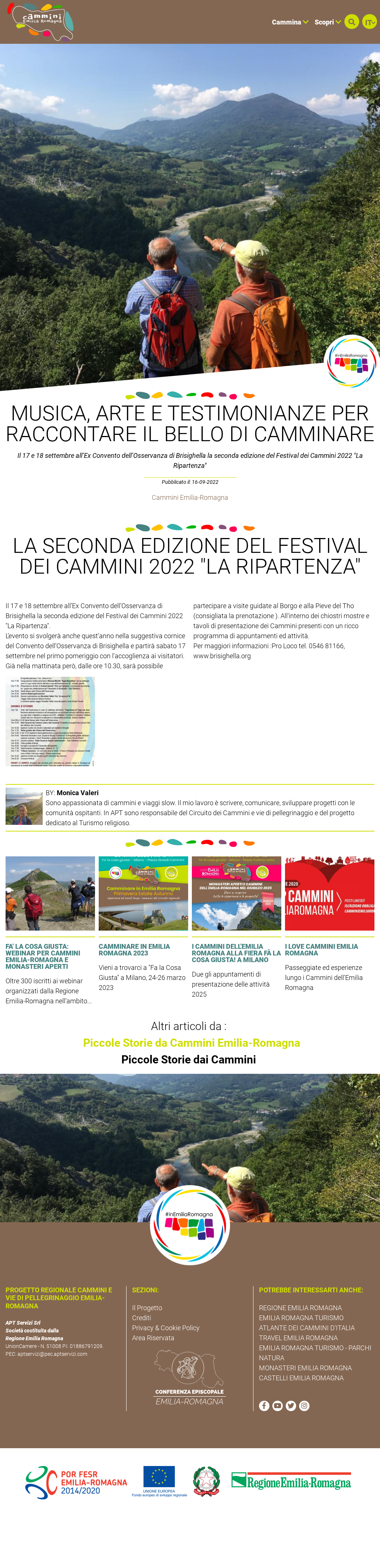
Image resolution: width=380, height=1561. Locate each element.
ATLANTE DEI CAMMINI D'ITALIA (307, 1328)
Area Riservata (153, 1338)
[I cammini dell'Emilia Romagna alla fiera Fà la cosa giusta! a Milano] (236, 893)
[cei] (189, 1377)
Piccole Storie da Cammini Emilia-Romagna (191, 1042)
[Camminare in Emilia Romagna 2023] (143, 893)
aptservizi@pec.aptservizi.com (52, 1354)
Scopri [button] (325, 22)
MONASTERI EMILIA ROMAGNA (305, 1368)
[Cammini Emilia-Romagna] (37, 22)
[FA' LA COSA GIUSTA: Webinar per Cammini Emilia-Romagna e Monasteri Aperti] (50, 893)
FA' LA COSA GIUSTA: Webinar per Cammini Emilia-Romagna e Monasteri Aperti (43, 956)
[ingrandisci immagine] (50, 721)
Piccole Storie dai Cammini (188, 1059)
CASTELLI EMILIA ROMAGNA (301, 1378)
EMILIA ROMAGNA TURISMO (301, 1318)
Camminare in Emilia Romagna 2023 (134, 949)
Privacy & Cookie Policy (166, 1328)
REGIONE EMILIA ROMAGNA (300, 1308)
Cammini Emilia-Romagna (190, 497)
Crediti (141, 1318)
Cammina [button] (287, 22)
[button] (351, 21)
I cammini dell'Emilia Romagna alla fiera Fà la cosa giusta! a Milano (236, 953)
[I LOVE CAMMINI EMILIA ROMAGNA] (329, 893)
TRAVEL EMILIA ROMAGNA (298, 1338)
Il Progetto (147, 1308)
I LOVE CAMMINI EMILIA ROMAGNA (321, 949)
